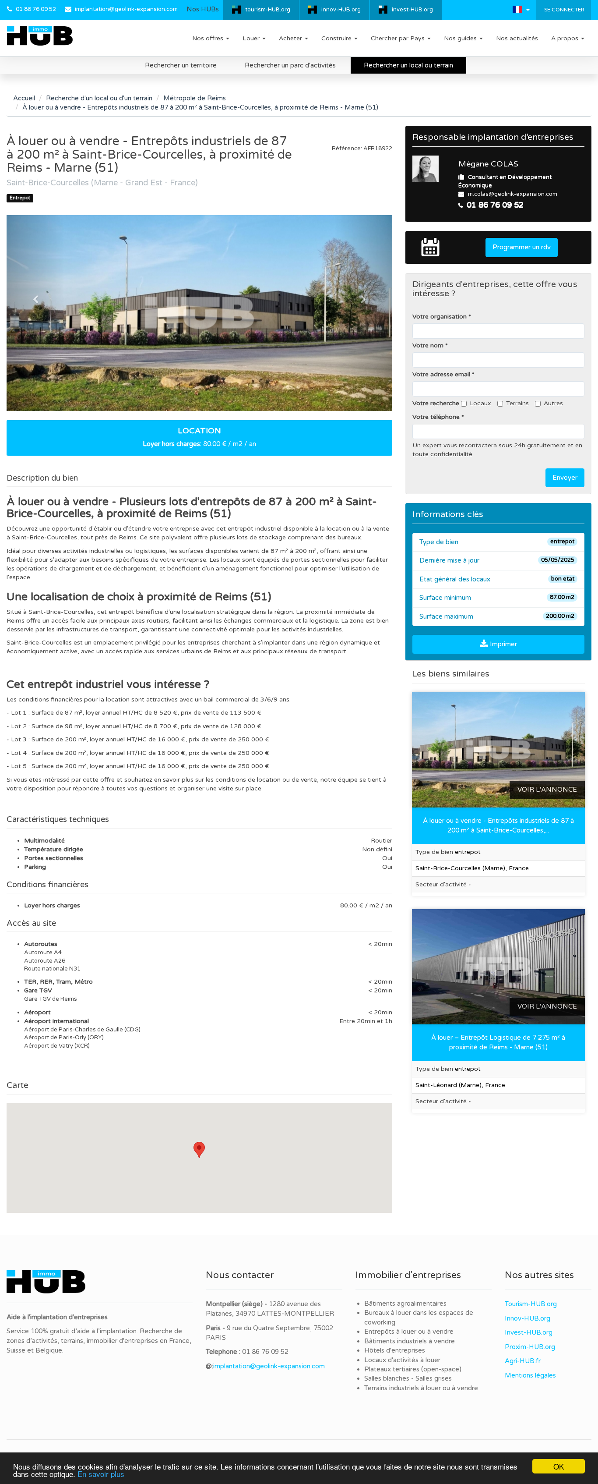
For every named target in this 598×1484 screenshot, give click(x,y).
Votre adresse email (441, 374)
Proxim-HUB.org (530, 1347)
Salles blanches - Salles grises (408, 1378)
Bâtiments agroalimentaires (405, 1303)
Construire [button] (337, 38)
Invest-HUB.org (528, 1332)
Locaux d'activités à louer (402, 1360)
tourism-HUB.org (267, 9)
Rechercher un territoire (181, 65)
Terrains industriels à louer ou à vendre (421, 1388)
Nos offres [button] (208, 38)
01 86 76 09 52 (36, 9)
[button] (521, 9)
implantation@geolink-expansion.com (126, 9)
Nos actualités (517, 38)
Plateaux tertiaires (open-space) (412, 1369)
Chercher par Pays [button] (398, 38)
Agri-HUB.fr (523, 1361)
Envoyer (564, 478)
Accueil (24, 98)
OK (558, 1466)
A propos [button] (565, 38)
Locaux (480, 403)
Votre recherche (435, 403)
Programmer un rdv (521, 247)
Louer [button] (252, 38)
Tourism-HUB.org (531, 1304)
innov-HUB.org (341, 9)
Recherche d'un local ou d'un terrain (99, 98)
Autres (553, 403)
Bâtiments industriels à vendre (409, 1341)
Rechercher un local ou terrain (408, 65)
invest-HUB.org (412, 9)
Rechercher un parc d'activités (290, 65)
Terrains (517, 403)
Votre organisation (439, 316)
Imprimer (502, 644)
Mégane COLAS (488, 164)
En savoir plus (100, 1473)
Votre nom (427, 345)
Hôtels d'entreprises (394, 1350)
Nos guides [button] (461, 38)
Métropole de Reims (194, 98)
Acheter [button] (291, 38)
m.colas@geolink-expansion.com (512, 194)
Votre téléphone (436, 417)
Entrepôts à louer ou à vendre (409, 1331)
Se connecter (563, 10)
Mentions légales (530, 1375)
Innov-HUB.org (527, 1318)
